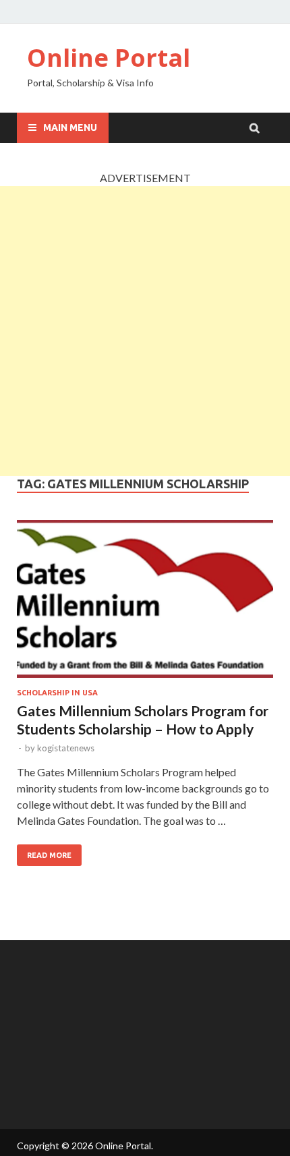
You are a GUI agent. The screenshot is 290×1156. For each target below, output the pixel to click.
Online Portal (108, 57)
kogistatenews (65, 748)
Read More (49, 855)
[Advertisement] (145, 331)
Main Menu (70, 127)
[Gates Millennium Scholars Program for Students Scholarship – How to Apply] (145, 601)
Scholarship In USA (57, 693)
